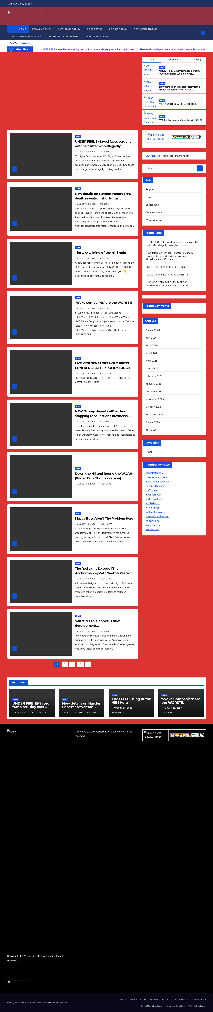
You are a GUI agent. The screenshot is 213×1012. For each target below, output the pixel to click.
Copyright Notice (145, 29)
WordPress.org (153, 220)
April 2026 (151, 360)
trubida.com (152, 529)
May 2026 (151, 353)
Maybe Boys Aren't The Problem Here (104, 518)
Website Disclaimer (97, 36)
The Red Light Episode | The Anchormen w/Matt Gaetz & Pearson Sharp (103, 573)
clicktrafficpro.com (155, 512)
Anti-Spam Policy (69, 29)
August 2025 (152, 422)
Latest (153, 59)
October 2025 (153, 406)
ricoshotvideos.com (156, 477)
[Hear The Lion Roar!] (186, 136)
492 (80, 664)
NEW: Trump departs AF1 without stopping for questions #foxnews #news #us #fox (101, 416)
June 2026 (151, 345)
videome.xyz (152, 520)
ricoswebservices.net (157, 516)
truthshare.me (153, 525)
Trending (195, 59)
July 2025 (151, 429)
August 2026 (152, 330)
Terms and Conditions (63, 36)
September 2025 (154, 414)
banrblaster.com (154, 472)
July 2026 (151, 337)
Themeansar (61, 1002)
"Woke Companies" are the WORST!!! (180, 120)
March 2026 (152, 368)
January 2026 (153, 383)
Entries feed (152, 204)
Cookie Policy (118, 29)
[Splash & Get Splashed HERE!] (157, 136)
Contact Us (95, 29)
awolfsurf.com (153, 494)
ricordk (104, 152)
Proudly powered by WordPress (22, 1002)
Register (150, 189)
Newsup (49, 1002)
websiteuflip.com (154, 486)
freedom (25, 43)
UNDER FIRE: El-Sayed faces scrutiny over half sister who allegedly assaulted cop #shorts (179, 73)
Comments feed (154, 212)
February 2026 (153, 376)
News (162, 67)
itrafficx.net (151, 490)
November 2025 (154, 399)
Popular (173, 59)
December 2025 (154, 391)
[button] (198, 32)
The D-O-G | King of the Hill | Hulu (178, 104)
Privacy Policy (42, 29)
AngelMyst (106, 258)
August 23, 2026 (86, 152)
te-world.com (152, 507)
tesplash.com (152, 503)
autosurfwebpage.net (157, 481)
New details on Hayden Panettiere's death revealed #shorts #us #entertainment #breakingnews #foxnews (179, 91)
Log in (148, 197)
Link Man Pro (152, 155)
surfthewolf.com (154, 499)
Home (22, 29)
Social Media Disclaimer (26, 36)
